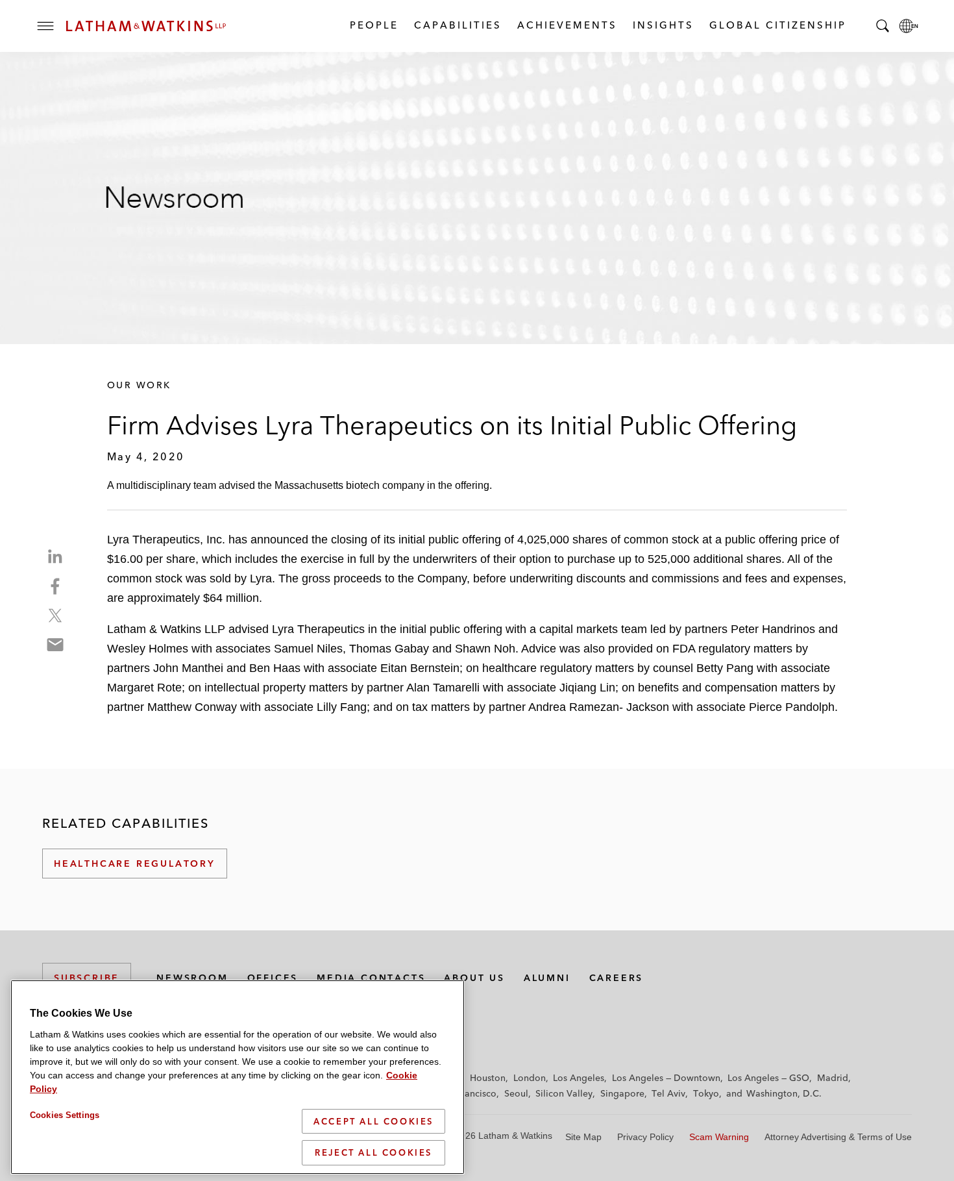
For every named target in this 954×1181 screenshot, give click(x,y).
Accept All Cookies (373, 1121)
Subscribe (86, 978)
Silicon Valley (564, 1093)
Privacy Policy (645, 1137)
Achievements (566, 25)
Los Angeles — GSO (768, 1078)
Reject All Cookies (373, 1152)
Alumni (547, 978)
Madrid (832, 1078)
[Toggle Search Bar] (883, 26)
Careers (616, 978)
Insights (662, 25)
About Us (474, 978)
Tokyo (706, 1093)
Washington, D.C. (784, 1093)
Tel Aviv (668, 1093)
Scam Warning (719, 1137)
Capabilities (457, 25)
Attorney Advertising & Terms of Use (838, 1137)
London (529, 1078)
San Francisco (467, 1093)
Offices (273, 978)
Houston (488, 1078)
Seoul (516, 1093)
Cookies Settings (64, 1115)
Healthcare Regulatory (134, 863)
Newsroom (192, 978)
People (373, 25)
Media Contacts (371, 978)
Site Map (583, 1137)
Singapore (622, 1093)
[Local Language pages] (909, 26)
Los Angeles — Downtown (666, 1078)
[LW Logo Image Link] (146, 25)
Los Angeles (578, 1078)
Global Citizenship (777, 25)
